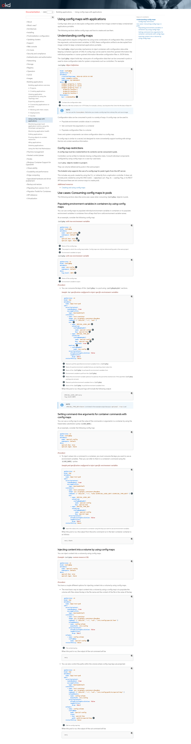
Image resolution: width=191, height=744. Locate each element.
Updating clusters (33, 39)
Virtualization (32, 198)
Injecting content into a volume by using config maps (149, 37)
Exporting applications (36, 101)
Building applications (64, 12)
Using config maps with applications (36, 120)
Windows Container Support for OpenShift (38, 163)
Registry (30, 68)
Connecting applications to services (38, 106)
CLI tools (30, 50)
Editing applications (35, 134)
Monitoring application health (38, 131)
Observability (32, 168)
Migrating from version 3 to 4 (38, 188)
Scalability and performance (37, 172)
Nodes (29, 159)
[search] (52, 17)
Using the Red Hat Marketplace (39, 149)
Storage (30, 64)
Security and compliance (36, 54)
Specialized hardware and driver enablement (38, 180)
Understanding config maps (146, 20)
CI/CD (29, 75)
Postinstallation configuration (38, 36)
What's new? (32, 25)
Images (30, 78)
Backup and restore (34, 184)
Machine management (35, 152)
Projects (33, 88)
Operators (31, 71)
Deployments (35, 113)
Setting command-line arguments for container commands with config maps (151, 33)
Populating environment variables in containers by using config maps (150, 28)
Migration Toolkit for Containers (39, 191)
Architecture (31, 29)
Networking (31, 61)
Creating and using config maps (73, 188)
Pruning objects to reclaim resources (37, 138)
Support (30, 43)
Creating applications (37, 91)
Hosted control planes (35, 155)
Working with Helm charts (39, 110)
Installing (30, 32)
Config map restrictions (146, 21)
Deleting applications (35, 145)
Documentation (33, 12)
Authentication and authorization (39, 57)
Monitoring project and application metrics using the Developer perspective (38, 126)
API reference (32, 195)
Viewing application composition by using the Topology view (37, 96)
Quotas (32, 116)
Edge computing (33, 175)
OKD (45, 12)
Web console (32, 46)
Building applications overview (39, 85)
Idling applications (34, 142)
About (29, 22)
